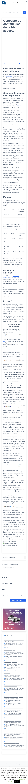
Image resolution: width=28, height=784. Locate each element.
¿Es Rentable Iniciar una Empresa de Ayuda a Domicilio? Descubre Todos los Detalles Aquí (14, 679)
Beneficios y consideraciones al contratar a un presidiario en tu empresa (14, 641)
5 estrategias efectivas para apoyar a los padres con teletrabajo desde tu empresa (12, 722)
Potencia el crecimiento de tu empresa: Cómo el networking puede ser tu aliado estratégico (14, 746)
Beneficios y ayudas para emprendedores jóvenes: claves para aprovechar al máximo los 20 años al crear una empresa (14, 649)
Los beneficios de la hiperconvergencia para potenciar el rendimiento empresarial (13, 742)
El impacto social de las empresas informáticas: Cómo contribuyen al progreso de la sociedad (14, 725)
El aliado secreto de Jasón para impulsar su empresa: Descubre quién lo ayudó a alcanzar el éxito (13, 644)
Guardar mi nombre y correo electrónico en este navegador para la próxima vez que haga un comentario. (13, 596)
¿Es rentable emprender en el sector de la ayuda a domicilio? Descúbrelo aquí (13, 686)
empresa (18, 105)
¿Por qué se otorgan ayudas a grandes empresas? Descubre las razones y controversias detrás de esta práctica (14, 653)
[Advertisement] (14, 48)
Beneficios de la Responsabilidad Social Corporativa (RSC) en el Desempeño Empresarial (13, 707)
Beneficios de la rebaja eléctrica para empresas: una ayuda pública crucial (12, 676)
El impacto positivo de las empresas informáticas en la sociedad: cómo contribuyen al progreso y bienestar (14, 730)
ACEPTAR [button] (17, 781)
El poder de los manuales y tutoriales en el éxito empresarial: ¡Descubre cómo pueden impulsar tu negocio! (13, 714)
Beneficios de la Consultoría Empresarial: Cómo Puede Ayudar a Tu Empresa (13, 711)
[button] (26, 2)
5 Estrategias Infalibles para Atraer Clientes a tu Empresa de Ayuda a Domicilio (13, 718)
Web (3, 589)
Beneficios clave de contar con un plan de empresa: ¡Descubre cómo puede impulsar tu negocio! (13, 657)
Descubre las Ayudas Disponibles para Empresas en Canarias (12, 701)
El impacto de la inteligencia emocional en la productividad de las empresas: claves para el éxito (13, 738)
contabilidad (8, 76)
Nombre (5, 577)
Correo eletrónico (8, 583)
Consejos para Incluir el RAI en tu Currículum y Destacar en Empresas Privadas (14, 665)
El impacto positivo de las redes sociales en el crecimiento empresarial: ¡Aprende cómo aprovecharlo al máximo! (14, 734)
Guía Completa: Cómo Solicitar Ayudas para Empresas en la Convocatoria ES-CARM (13, 698)
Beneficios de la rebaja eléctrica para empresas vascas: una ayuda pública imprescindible (12, 672)
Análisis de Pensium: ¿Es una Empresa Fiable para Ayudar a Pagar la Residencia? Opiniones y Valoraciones (14, 689)
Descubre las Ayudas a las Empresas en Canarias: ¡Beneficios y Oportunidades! (12, 704)
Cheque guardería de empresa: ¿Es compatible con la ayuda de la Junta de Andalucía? (12, 693)
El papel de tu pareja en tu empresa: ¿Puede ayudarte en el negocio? (13, 668)
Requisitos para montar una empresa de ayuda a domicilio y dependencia (12, 661)
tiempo (5, 341)
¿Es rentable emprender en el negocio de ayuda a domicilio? (13, 682)
